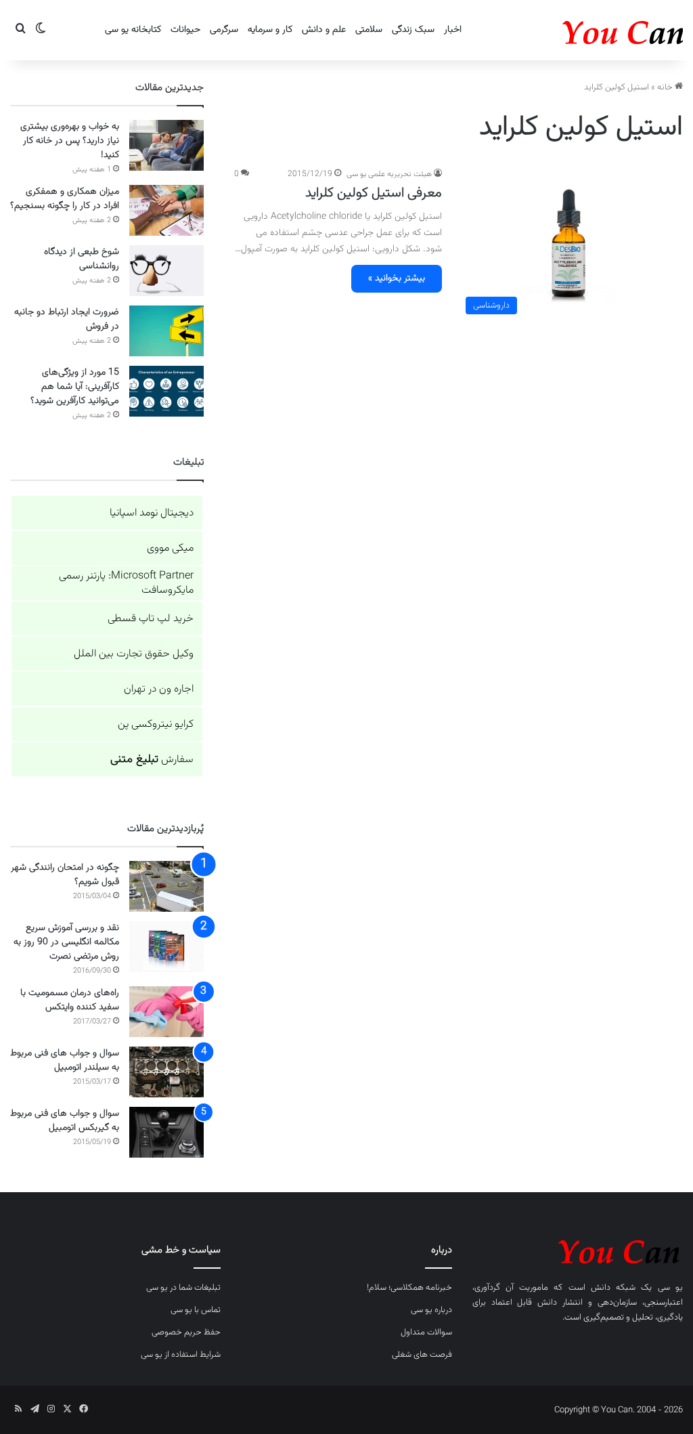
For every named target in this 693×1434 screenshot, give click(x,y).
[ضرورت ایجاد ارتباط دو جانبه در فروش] (166, 330)
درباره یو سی (431, 1310)
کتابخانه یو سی (133, 29)
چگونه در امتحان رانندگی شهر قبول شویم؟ (65, 874)
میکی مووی (170, 548)
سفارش (152, 760)
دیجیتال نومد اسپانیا (152, 513)
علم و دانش (324, 29)
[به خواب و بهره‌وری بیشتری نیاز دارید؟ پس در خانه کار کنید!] (166, 145)
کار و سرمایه (270, 29)
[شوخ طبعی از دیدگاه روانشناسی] (166, 270)
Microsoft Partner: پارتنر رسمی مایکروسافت (126, 583)
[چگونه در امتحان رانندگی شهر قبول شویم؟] (166, 886)
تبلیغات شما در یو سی (183, 1287)
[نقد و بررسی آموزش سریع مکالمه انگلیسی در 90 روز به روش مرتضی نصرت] (166, 946)
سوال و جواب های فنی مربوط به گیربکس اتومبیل (64, 1120)
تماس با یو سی (196, 1310)
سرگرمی (224, 29)
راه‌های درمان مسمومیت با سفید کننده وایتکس (69, 1000)
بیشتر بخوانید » (396, 278)
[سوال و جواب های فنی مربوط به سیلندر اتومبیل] (166, 1072)
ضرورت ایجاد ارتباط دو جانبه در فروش (66, 319)
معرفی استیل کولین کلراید (373, 193)
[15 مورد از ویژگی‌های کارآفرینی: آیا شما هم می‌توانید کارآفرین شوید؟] (166, 391)
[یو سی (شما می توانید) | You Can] (577, 1249)
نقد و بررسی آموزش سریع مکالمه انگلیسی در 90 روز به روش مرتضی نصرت (66, 942)
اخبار (453, 29)
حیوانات (185, 29)
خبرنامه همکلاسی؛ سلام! (409, 1287)
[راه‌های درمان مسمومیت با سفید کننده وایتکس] (166, 1011)
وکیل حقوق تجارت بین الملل (134, 654)
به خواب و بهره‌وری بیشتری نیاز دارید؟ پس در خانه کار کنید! (69, 141)
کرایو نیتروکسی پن (156, 724)
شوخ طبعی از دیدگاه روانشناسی (81, 259)
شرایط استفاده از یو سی (181, 1355)
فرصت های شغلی (422, 1355)
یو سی (670, 1287)
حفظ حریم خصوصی (186, 1332)
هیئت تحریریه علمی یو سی (389, 174)
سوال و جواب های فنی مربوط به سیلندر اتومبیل (64, 1060)
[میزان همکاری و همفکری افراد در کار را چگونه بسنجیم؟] (166, 210)
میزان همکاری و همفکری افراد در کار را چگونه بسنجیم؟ (64, 198)
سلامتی (368, 29)
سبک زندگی (413, 29)
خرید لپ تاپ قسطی (151, 619)
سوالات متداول (426, 1332)
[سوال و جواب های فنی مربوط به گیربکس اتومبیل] (166, 1132)
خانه (666, 87)
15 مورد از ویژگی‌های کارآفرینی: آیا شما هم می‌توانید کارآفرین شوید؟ (74, 386)
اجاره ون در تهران (159, 689)
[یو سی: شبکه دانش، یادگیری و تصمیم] (581, 30)
